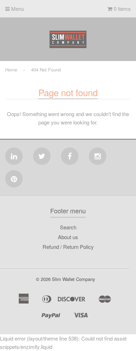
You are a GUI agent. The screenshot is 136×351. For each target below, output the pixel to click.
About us (68, 237)
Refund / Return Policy (68, 246)
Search (68, 227)
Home (11, 69)
